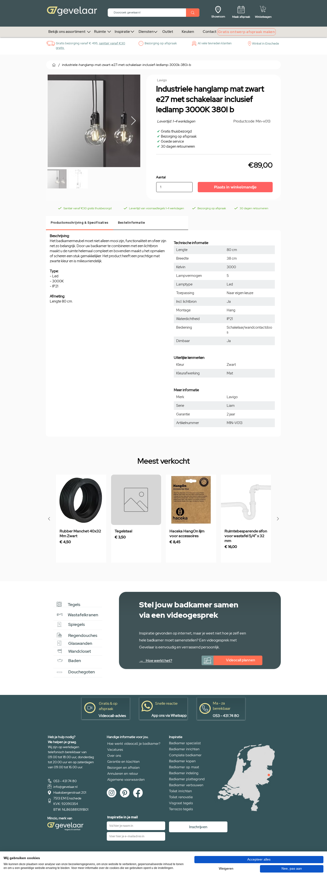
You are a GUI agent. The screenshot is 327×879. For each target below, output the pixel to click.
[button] (263, 9)
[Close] (269, 775)
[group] (163, 518)
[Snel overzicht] (81, 500)
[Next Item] (133, 121)
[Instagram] (111, 793)
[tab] (79, 223)
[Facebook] (138, 793)
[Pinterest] (125, 793)
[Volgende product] (278, 519)
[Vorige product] (49, 519)
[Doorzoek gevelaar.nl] (192, 12)
